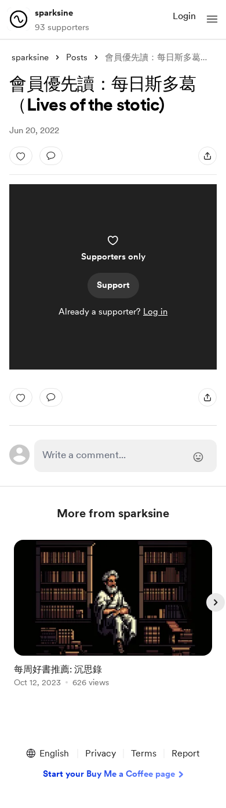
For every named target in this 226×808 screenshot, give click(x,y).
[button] (212, 19)
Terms (143, 753)
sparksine (54, 13)
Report (185, 753)
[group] (113, 620)
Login (184, 15)
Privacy (100, 753)
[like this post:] (20, 156)
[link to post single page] (113, 615)
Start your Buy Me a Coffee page (109, 774)
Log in (155, 311)
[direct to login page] (125, 456)
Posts (77, 57)
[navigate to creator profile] (18, 19)
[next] (215, 602)
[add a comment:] (51, 156)
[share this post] (207, 156)
